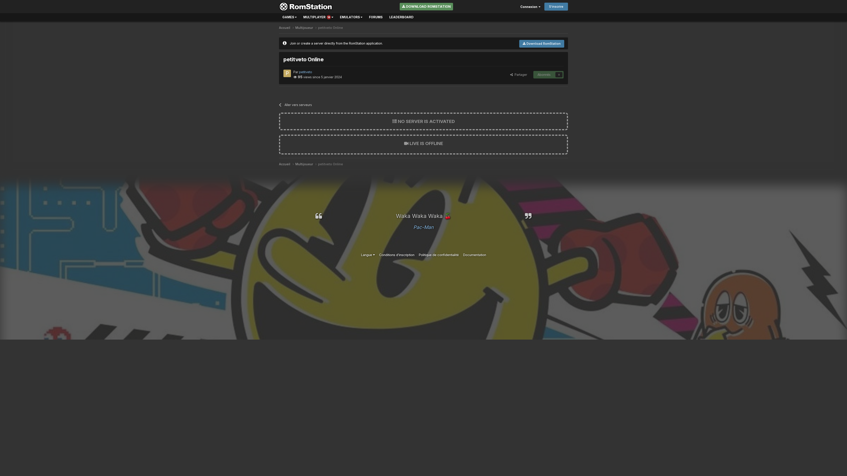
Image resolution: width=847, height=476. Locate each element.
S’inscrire (556, 6)
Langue (367, 255)
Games (288, 17)
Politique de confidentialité (439, 255)
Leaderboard (401, 17)
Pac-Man (423, 227)
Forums (376, 17)
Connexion (529, 7)
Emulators (350, 17)
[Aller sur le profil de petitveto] (287, 73)
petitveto (305, 72)
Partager (520, 74)
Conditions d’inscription (396, 255)
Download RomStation (428, 6)
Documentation (474, 255)
